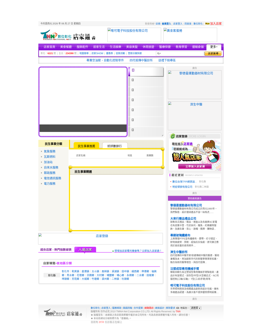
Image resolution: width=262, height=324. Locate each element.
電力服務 (49, 183)
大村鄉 (100, 275)
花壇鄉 (80, 275)
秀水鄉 (70, 275)
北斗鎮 (95, 271)
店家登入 (177, 23)
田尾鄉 (150, 275)
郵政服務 (49, 172)
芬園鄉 (90, 275)
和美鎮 (75, 271)
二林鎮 (115, 278)
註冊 (158, 23)
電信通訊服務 (52, 178)
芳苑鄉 (75, 278)
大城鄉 (85, 278)
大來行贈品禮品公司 (183, 218)
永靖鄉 (130, 275)
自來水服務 (51, 167)
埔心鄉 (120, 275)
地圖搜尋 (84, 53)
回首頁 (188, 23)
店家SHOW (97, 53)
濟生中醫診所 (179, 252)
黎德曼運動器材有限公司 (186, 205)
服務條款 (116, 308)
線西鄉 (135, 271)
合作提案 (138, 308)
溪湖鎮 (115, 271)
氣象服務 (49, 151)
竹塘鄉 (95, 278)
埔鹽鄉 (110, 275)
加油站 (48, 162)
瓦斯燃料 (49, 156)
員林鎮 (105, 271)
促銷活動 (120, 53)
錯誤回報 (127, 308)
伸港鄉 (145, 271)
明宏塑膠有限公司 (182, 186)
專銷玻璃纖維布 (180, 235)
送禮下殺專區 (167, 60)
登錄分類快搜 (135, 53)
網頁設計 (159, 308)
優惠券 (109, 53)
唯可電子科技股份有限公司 (187, 285)
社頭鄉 (125, 278)
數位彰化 (198, 23)
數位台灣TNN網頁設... (184, 181)
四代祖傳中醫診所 (141, 60)
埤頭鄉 (65, 278)
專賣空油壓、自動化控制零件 (105, 60)
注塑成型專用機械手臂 (184, 268)
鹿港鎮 (85, 271)
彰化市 (65, 271)
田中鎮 (125, 271)
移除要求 (170, 308)
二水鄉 (140, 275)
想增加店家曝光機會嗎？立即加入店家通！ (138, 250)
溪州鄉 (105, 278)
